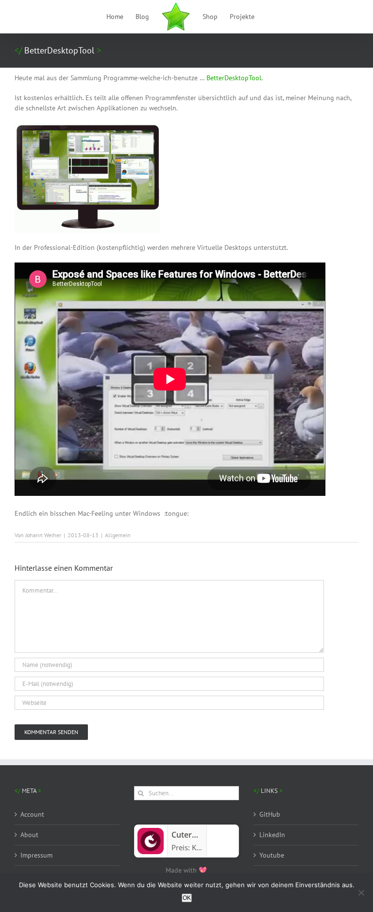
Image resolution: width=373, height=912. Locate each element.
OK (187, 897)
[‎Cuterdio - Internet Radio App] (150, 831)
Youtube (271, 855)
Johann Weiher (43, 535)
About (29, 834)
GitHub (269, 814)
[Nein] (361, 892)
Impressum (36, 855)
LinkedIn (272, 834)
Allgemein (118, 535)
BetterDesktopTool (233, 77)
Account (32, 814)
